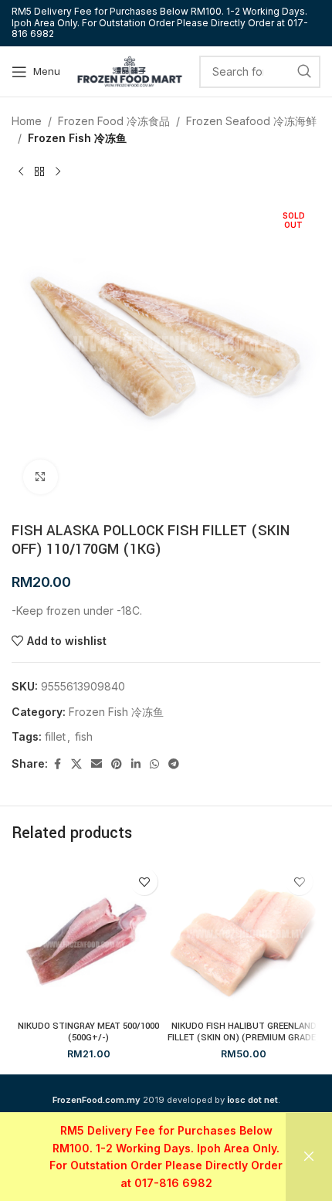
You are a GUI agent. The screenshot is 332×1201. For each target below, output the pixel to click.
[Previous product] (21, 172)
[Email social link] (96, 764)
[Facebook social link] (57, 764)
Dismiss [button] (309, 1157)
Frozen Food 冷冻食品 (114, 120)
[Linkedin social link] (136, 764)
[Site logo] (130, 69)
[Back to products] (39, 172)
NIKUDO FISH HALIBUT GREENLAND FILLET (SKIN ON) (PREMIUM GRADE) (244, 1031)
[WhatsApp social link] (154, 764)
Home (27, 120)
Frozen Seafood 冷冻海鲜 (251, 120)
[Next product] (58, 172)
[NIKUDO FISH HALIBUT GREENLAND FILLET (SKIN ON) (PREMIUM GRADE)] (243, 937)
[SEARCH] (304, 72)
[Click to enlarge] (40, 477)
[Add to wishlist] (144, 881)
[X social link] (76, 764)
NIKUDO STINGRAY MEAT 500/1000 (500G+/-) (88, 1031)
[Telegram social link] (174, 764)
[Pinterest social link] (117, 764)
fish (84, 736)
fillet (55, 736)
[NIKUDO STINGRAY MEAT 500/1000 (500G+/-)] (88, 937)
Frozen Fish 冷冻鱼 (77, 137)
